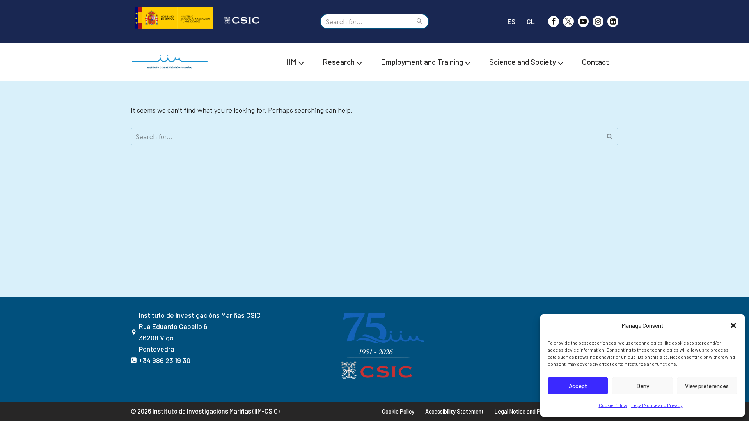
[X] (568, 21)
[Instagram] (598, 21)
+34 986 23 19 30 (164, 360)
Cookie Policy (613, 405)
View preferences (707, 385)
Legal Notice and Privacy (657, 405)
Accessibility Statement (454, 411)
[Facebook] (553, 21)
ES (512, 21)
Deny (642, 385)
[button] (733, 325)
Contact (595, 61)
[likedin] (612, 21)
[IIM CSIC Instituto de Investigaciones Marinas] (172, 61)
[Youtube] (583, 21)
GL (531, 21)
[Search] (420, 21)
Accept (578, 385)
